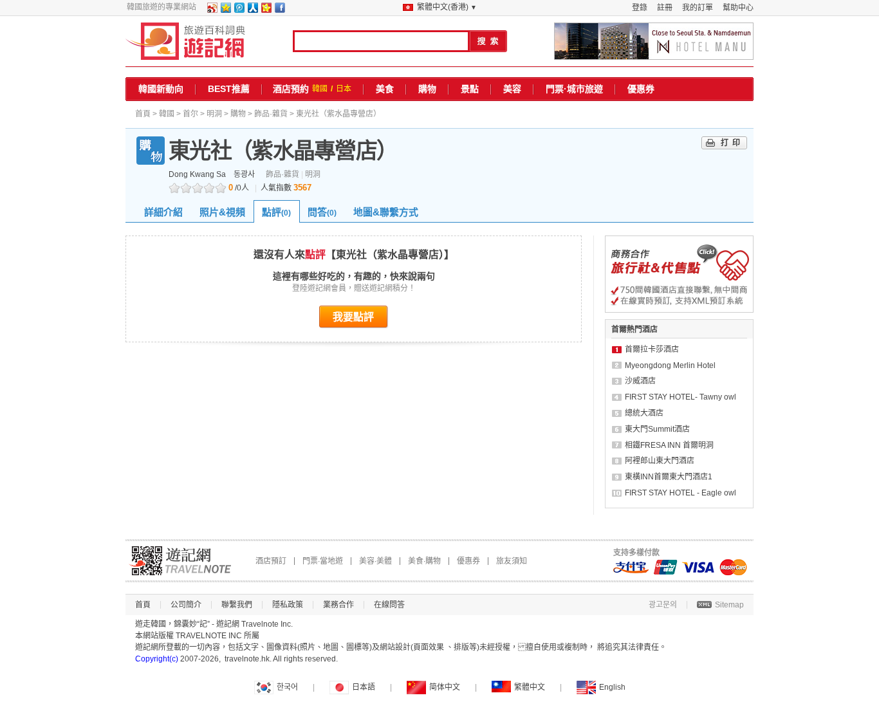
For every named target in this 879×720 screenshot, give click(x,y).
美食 (385, 89)
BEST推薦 (229, 89)
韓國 (320, 88)
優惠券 (640, 89)
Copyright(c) (156, 658)
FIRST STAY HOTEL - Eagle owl (680, 492)
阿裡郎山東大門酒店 (659, 460)
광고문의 (663, 605)
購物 (427, 89)
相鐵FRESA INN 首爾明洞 (669, 445)
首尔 (190, 113)
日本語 (363, 687)
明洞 (214, 113)
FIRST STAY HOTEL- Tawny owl (680, 397)
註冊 (664, 7)
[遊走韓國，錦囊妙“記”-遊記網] (185, 41)
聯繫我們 (236, 604)
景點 (470, 89)
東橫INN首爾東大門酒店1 (668, 476)
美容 (512, 89)
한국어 (287, 687)
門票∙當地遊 (322, 561)
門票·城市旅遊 (574, 89)
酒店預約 (291, 89)
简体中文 (444, 687)
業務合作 (338, 604)
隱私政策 (287, 604)
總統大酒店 (644, 413)
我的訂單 (697, 7)
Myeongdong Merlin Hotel (670, 365)
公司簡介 (186, 604)
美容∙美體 (375, 561)
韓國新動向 (160, 89)
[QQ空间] (225, 10)
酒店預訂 (270, 561)
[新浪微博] (211, 10)
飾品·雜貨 (271, 113)
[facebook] (279, 10)
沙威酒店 (640, 380)
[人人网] (252, 10)
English (612, 687)
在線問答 (389, 604)
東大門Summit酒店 (657, 429)
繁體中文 (529, 687)
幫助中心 (738, 7)
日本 (343, 88)
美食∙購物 (424, 561)
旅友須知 (511, 561)
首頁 (143, 113)
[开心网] (266, 10)
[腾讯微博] (239, 10)
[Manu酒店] (654, 41)
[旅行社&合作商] (679, 310)
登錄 (639, 7)
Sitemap (729, 605)
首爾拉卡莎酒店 (652, 349)
